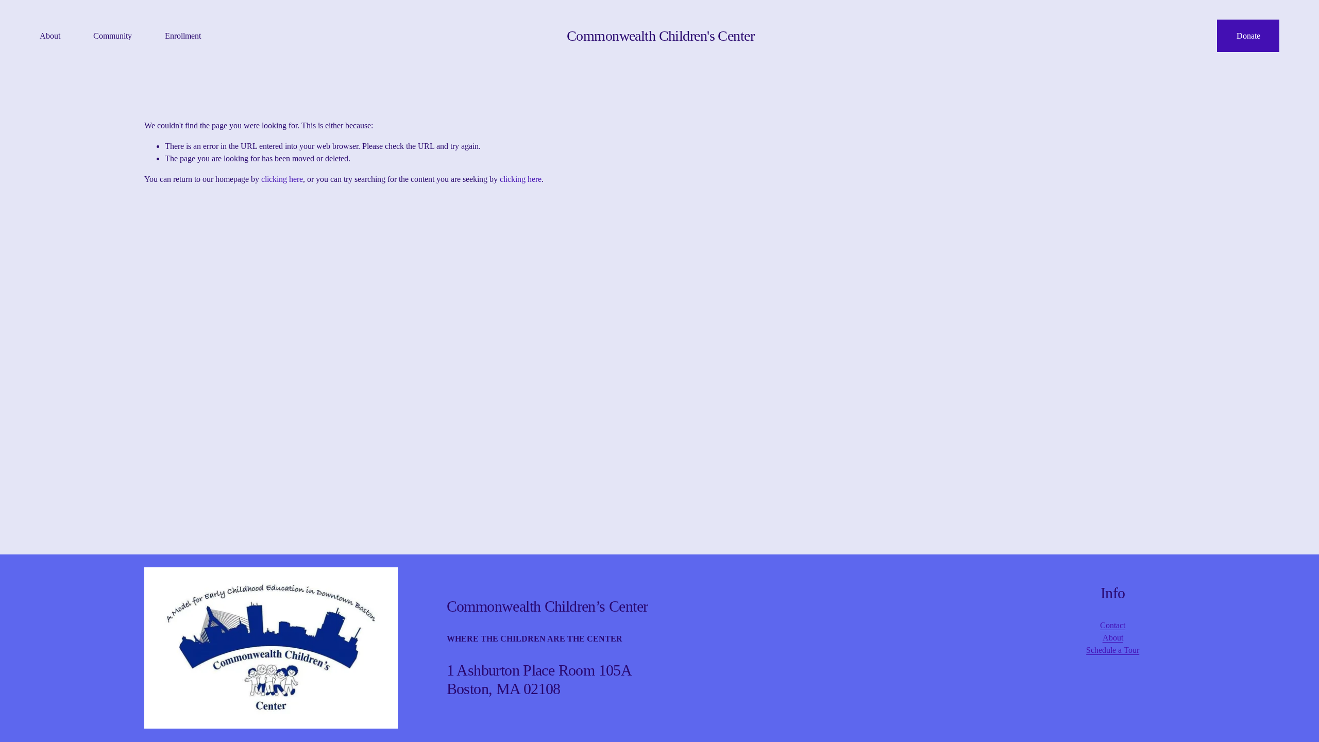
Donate (1248, 35)
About (1113, 637)
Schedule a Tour (1112, 650)
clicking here (282, 179)
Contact (1112, 625)
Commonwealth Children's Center (660, 36)
